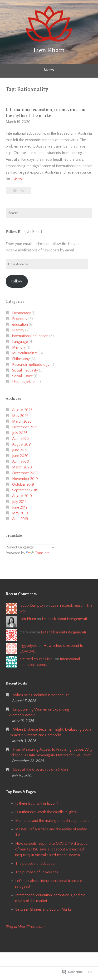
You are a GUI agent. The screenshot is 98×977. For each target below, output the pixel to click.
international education (30, 336)
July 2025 (19, 433)
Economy (19, 319)
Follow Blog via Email (24, 232)
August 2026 (22, 410)
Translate (42, 553)
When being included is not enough (41, 695)
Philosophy (21, 359)
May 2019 (20, 513)
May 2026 (20, 416)
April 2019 (20, 519)
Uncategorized (23, 382)
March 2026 (22, 421)
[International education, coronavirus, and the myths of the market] (22, 191)
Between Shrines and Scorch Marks (43, 909)
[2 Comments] (15, 191)
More (18, 179)
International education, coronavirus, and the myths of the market (46, 113)
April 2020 (20, 461)
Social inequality (25, 370)
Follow (16, 281)
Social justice (22, 376)
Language (20, 342)
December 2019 (25, 473)
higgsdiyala (29, 645)
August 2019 (22, 496)
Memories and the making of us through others (52, 820)
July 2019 (19, 501)
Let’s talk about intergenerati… (65, 619)
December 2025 (25, 427)
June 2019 (20, 507)
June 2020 (20, 456)
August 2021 (22, 444)
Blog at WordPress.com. (26, 926)
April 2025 (20, 438)
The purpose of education (35, 863)
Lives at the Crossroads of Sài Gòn (40, 769)
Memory (19, 347)
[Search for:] (49, 213)
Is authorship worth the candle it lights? (46, 812)
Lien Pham (49, 50)
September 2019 (25, 490)
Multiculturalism (25, 353)
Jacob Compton (32, 605)
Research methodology (30, 364)
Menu (49, 70)
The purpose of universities (36, 872)
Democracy (21, 313)
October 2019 (23, 484)
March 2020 (22, 467)
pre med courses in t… (37, 659)
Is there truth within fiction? (36, 803)
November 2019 (25, 479)
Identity (18, 330)
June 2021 (19, 450)
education (20, 324)
